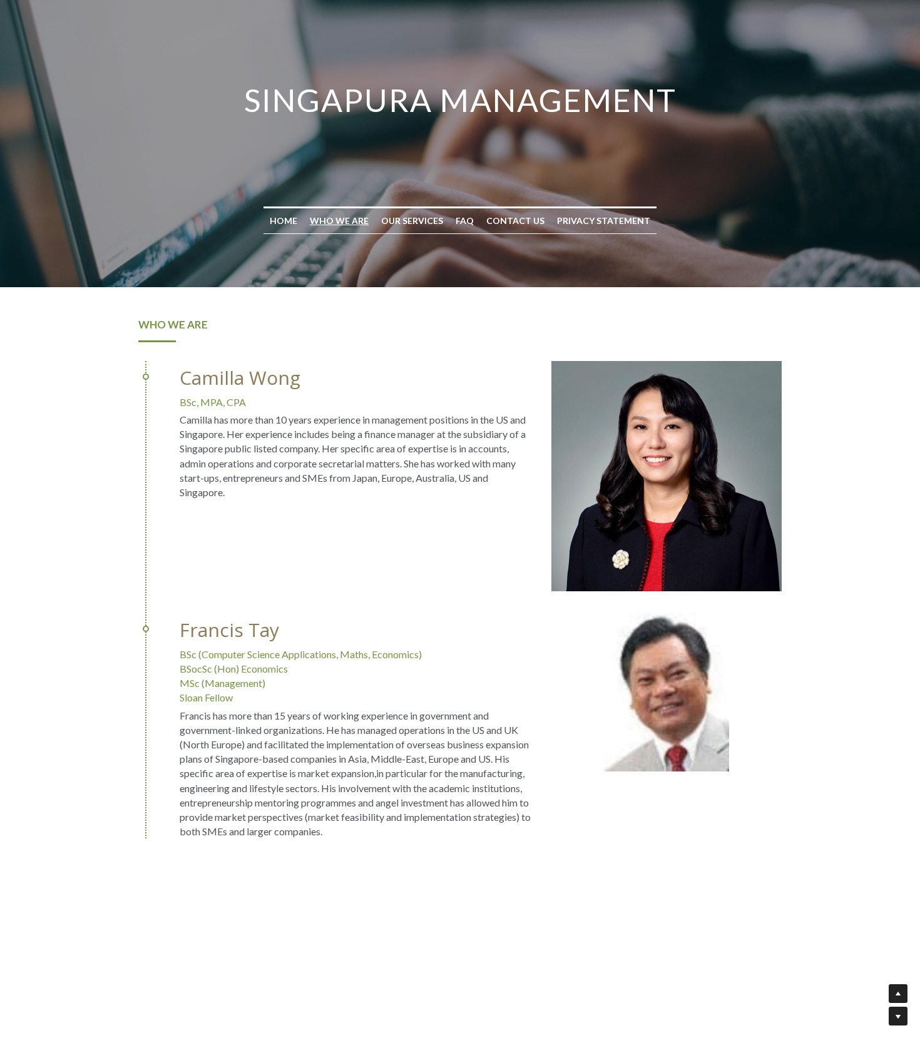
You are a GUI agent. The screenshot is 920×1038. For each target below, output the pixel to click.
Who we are (339, 220)
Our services (412, 220)
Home (283, 220)
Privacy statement (603, 220)
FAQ (465, 220)
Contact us (515, 220)
